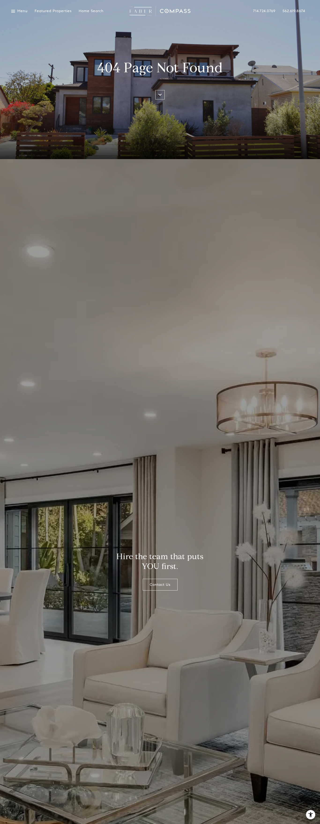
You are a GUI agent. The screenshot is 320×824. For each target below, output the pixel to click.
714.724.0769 (264, 11)
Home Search (91, 11)
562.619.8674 (294, 11)
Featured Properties (53, 11)
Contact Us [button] (160, 584)
